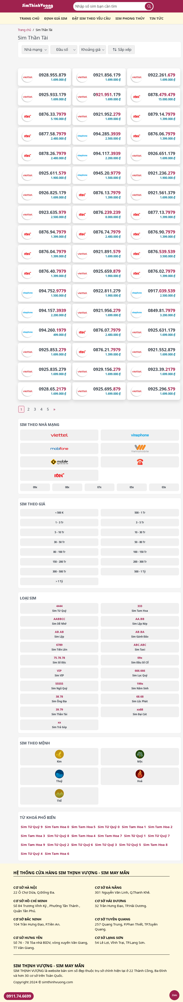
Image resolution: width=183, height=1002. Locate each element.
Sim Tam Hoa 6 (57, 853)
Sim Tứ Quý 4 (32, 853)
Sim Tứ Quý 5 (130, 844)
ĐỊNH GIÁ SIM (55, 18)
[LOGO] (39, 6)
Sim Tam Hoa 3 (33, 835)
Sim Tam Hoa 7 (110, 835)
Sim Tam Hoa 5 (83, 826)
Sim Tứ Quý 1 (135, 835)
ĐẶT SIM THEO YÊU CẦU (91, 18)
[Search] (149, 6)
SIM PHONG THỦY (130, 18)
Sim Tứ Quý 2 (58, 844)
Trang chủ (24, 30)
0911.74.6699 (18, 996)
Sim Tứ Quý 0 (109, 826)
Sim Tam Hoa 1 (134, 826)
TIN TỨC (157, 18)
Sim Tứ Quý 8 (58, 835)
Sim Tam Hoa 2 (160, 826)
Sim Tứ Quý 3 (106, 844)
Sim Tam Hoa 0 (57, 826)
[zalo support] (174, 995)
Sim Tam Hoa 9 (33, 844)
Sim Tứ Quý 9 (32, 826)
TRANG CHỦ (29, 18)
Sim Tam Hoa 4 (83, 835)
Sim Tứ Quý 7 (159, 835)
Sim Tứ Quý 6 (82, 844)
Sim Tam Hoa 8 (155, 844)
